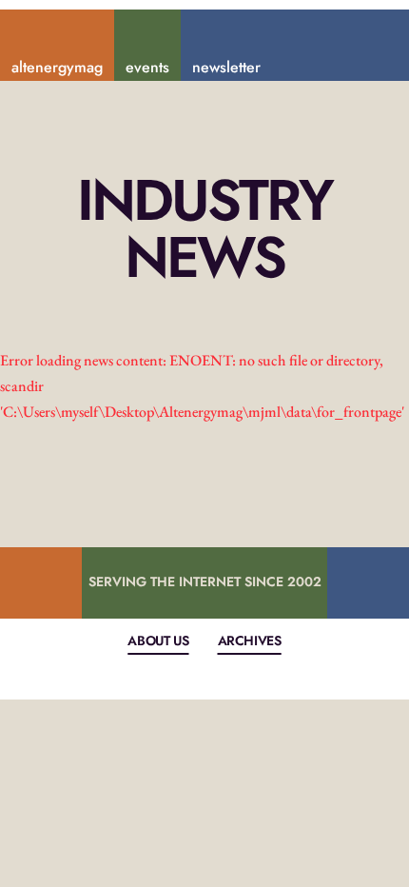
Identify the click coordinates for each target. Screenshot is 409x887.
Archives (250, 640)
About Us (157, 640)
